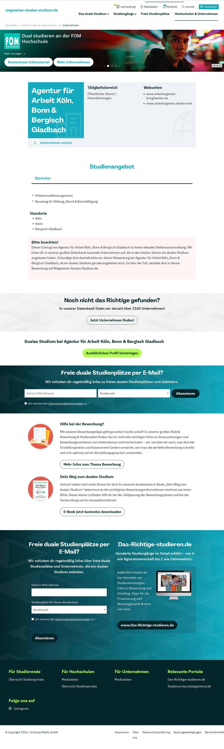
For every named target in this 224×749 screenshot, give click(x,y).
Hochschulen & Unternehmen (196, 14)
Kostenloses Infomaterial (28, 62)
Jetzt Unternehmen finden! (112, 320)
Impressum (122, 732)
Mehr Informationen (73, 62)
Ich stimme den (58, 403)
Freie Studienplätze (155, 14)
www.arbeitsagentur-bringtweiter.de (161, 96)
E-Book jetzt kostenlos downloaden (92, 511)
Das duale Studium (92, 14)
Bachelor (43, 178)
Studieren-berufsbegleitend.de (189, 686)
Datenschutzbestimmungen (65, 403)
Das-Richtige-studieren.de (186, 679)
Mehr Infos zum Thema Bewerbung (92, 464)
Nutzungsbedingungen (187, 732)
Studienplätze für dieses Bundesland (54, 602)
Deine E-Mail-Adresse (45, 585)
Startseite (11, 25)
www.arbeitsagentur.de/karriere (169, 103)
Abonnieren (185, 393)
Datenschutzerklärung (156, 732)
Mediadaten (70, 679)
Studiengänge (123, 14)
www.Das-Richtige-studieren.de (147, 625)
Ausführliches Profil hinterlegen (112, 353)
